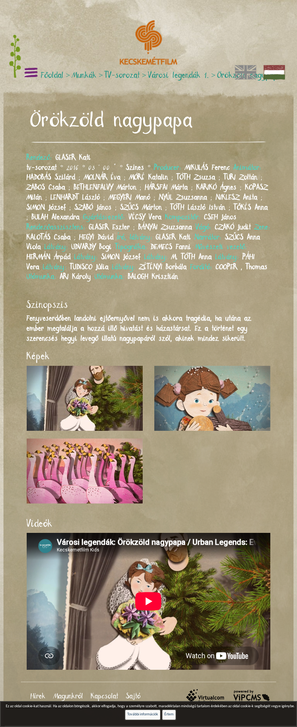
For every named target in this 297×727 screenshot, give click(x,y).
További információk (142, 714)
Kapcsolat (104, 696)
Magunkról (68, 696)
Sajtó (133, 696)
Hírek (38, 696)
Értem (169, 714)
